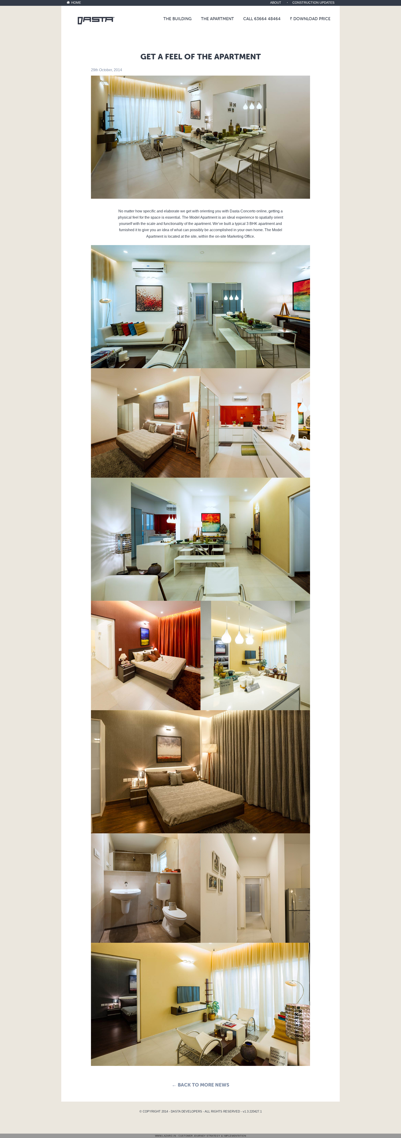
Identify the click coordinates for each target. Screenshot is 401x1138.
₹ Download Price (310, 18)
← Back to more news (200, 1085)
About (275, 2)
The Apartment (217, 18)
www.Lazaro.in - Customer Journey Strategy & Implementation (200, 1136)
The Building (177, 18)
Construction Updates (313, 2)
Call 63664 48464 (262, 18)
